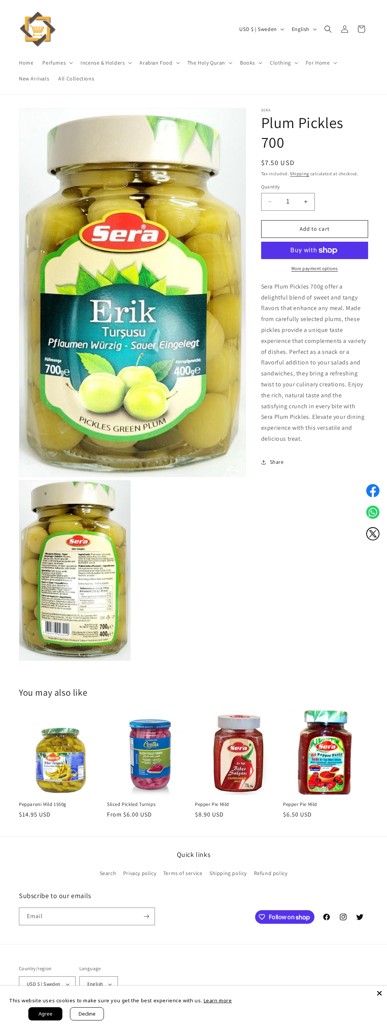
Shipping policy (228, 873)
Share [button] (277, 461)
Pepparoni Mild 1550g (43, 804)
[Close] (379, 993)
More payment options (314, 268)
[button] (57, 63)
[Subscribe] (146, 916)
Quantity (270, 187)
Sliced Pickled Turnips (131, 804)
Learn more (218, 1000)
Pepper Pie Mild (212, 804)
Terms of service (183, 873)
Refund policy (271, 873)
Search (108, 873)
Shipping (299, 173)
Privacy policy (139, 873)
